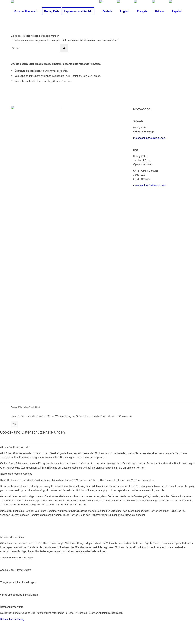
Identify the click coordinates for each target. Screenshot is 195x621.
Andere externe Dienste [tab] (13, 537)
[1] (18, 11)
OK (14, 424)
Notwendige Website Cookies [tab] (16, 473)
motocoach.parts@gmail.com (149, 138)
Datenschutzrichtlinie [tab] (11, 606)
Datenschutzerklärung (12, 619)
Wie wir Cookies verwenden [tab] (15, 447)
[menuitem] (31, 11)
